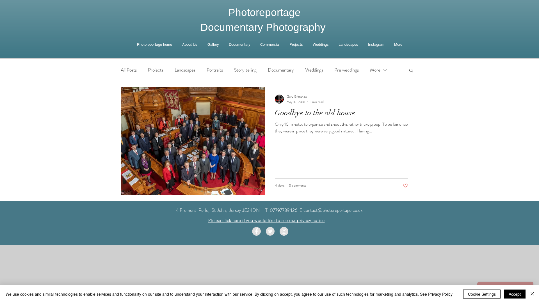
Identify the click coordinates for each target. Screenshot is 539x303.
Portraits (215, 70)
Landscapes (185, 70)
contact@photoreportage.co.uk (332, 210)
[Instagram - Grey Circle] (284, 231)
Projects (155, 70)
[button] (411, 71)
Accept (515, 294)
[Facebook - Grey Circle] (256, 231)
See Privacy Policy (436, 294)
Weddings (314, 70)
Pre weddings (346, 70)
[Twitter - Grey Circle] (270, 231)
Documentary (281, 70)
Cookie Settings (482, 294)
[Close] (532, 294)
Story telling (245, 70)
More (375, 70)
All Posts (129, 70)
